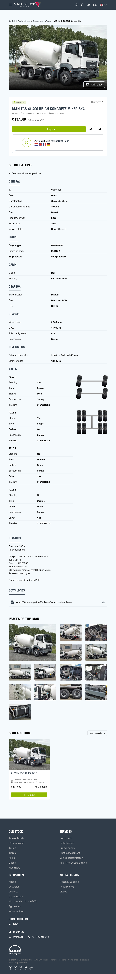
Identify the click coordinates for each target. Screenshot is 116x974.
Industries (16, 875)
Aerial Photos (67, 886)
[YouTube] (25, 967)
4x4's (12, 857)
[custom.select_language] (103, 5)
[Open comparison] (88, 4)
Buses (12, 862)
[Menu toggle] (10, 4)
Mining (12, 881)
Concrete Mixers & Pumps (42, 21)
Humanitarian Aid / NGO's (23, 901)
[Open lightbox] (32, 642)
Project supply (67, 847)
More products (96, 733)
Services (66, 831)
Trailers (13, 852)
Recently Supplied (69, 881)
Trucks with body (24, 21)
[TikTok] (31, 967)
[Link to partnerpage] (15, 950)
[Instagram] (20, 967)
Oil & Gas (14, 886)
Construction (16, 896)
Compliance (73, 960)
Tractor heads (16, 838)
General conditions (58, 960)
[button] (76, 5)
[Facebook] (10, 967)
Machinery (14, 867)
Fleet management (70, 852)
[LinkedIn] (15, 967)
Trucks (12, 847)
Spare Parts (66, 838)
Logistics (13, 891)
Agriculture (14, 906)
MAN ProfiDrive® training (73, 862)
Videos (63, 891)
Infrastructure (16, 911)
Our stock (12, 21)
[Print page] (100, 129)
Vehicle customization (71, 857)
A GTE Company (41, 960)
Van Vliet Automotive (27, 4)
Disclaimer (84, 960)
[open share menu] (91, 129)
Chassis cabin (16, 842)
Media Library (69, 875)
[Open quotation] (94, 5)
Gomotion (23, 962)
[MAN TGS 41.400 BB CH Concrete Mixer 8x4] (29, 754)
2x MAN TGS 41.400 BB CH (25, 773)
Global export (67, 842)
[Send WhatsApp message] (26, 142)
